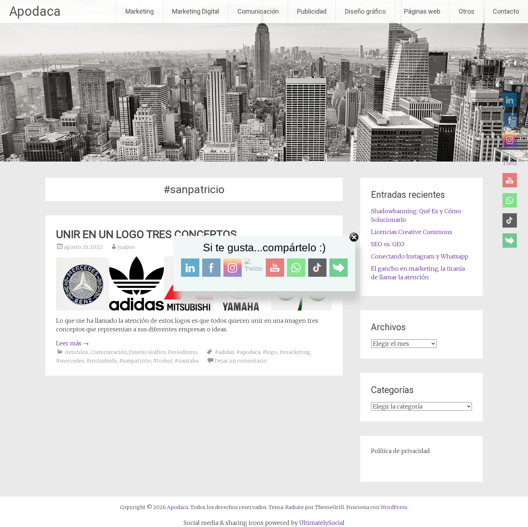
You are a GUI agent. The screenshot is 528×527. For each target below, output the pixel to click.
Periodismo (183, 352)
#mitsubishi (101, 361)
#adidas (224, 352)
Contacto (506, 11)
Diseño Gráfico (147, 352)
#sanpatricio (135, 361)
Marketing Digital (195, 11)
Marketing (139, 11)
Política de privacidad (400, 450)
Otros (466, 11)
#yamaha (186, 361)
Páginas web (422, 11)
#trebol (162, 361)
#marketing (294, 352)
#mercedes (70, 361)
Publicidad (311, 11)
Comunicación (258, 11)
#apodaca (248, 352)
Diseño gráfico (365, 11)
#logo (270, 352)
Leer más (72, 343)
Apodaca (35, 11)
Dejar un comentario (240, 361)
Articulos (76, 352)
